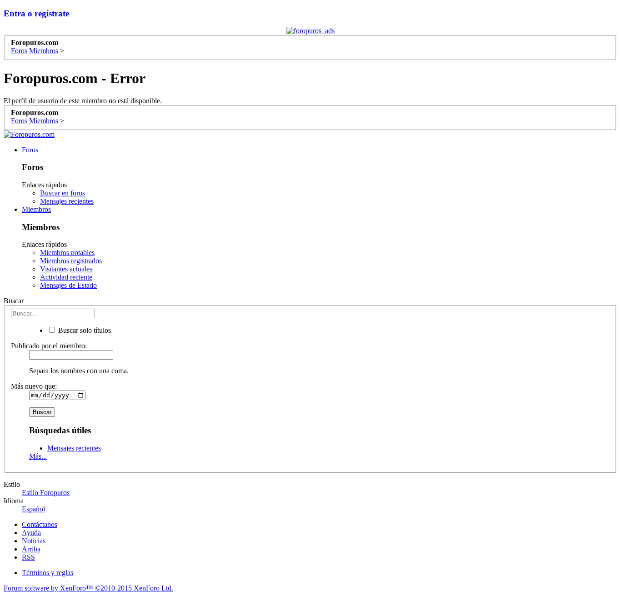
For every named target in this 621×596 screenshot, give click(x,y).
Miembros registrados (71, 261)
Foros (30, 150)
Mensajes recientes (67, 201)
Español (33, 509)
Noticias (33, 541)
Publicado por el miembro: (49, 346)
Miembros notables (67, 252)
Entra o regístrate (36, 13)
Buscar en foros (62, 193)
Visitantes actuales (66, 269)
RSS (28, 557)
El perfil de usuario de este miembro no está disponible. (83, 101)
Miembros (36, 209)
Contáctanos (39, 524)
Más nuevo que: (34, 386)
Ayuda (31, 532)
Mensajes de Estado (68, 285)
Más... (38, 456)
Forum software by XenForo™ (88, 588)
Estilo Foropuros (46, 492)
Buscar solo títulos (83, 330)
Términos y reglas (47, 572)
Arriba (31, 549)
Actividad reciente (66, 277)
